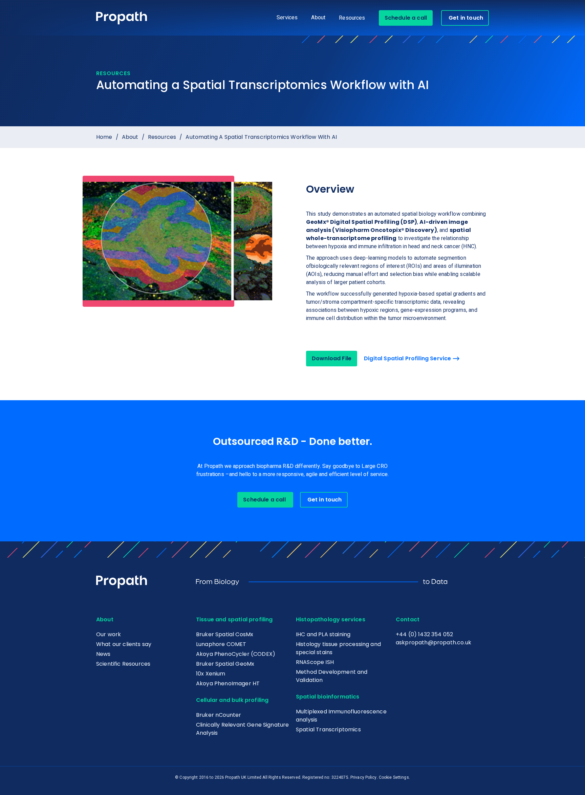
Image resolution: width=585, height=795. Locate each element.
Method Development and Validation (332, 676)
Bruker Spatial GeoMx (225, 664)
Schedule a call (406, 18)
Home (104, 137)
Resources (352, 18)
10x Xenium (210, 674)
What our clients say (123, 644)
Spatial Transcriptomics (328, 729)
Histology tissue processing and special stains (338, 648)
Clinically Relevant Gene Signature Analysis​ (242, 729)
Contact (407, 619)
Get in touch (466, 18)
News (103, 654)
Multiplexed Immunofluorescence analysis (341, 716)
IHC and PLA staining (323, 634)
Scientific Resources (123, 664)
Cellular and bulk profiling (232, 700)
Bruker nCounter (218, 715)
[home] (121, 18)
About (130, 137)
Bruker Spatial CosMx (224, 634)
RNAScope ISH (315, 662)
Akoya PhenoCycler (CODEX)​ (235, 654)
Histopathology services (330, 619)
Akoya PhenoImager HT (228, 683)
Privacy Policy (363, 777)
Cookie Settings (394, 777)
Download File (331, 358)
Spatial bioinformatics (328, 697)
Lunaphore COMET (221, 644)
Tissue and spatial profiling (234, 619)
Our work (108, 634)
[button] (287, 18)
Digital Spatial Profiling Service (407, 358)
